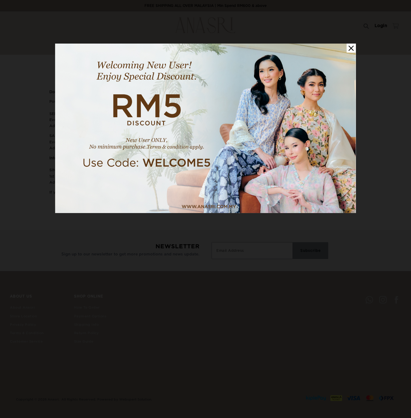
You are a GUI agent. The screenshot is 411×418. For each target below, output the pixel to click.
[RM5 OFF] (205, 212)
